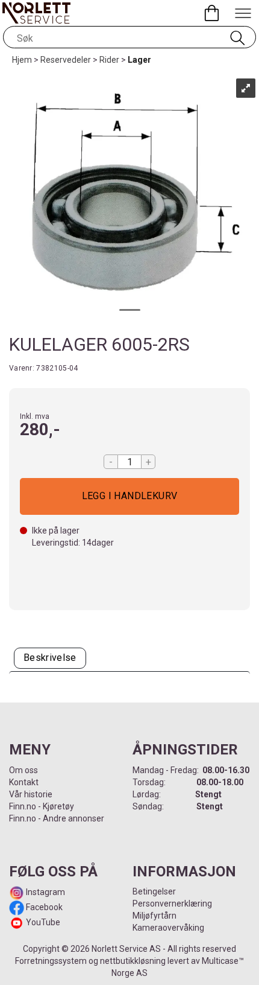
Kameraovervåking (168, 927)
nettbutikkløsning (133, 961)
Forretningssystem (51, 961)
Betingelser (154, 891)
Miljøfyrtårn (154, 915)
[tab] (50, 658)
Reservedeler (65, 60)
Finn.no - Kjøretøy (41, 806)
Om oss (23, 770)
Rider (109, 60)
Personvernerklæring (172, 903)
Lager (139, 60)
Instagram (44, 892)
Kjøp (129, 496)
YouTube (43, 922)
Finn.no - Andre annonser (56, 818)
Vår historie (30, 794)
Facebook (43, 907)
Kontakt (24, 782)
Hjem (22, 60)
